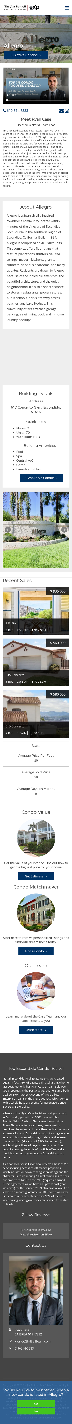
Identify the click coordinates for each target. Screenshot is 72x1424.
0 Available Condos (40, 478)
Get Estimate (34, 876)
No (36, 1411)
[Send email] (61, 110)
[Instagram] (67, 110)
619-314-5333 (17, 110)
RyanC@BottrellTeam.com (32, 1341)
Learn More (34, 1030)
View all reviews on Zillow (36, 1234)
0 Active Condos (25, 55)
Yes (36, 1403)
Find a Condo (34, 951)
